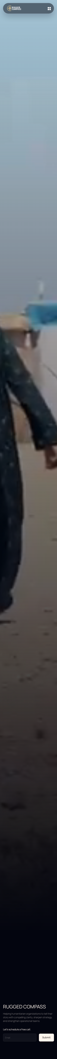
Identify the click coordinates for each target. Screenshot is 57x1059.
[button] (48, 8)
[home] (13, 8)
